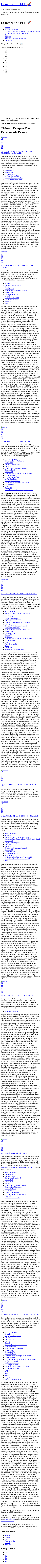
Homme (8, 635)
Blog (6, 35)
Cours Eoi (9, 466)
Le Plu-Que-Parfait (11, 1361)
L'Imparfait (9, 484)
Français (9, 172)
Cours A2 (9, 289)
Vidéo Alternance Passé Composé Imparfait (19, 490)
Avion (8, 1334)
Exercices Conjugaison (12, 628)
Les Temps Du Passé (12, 299)
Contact (13, 38)
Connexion (8, 40)
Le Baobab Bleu (11, 475)
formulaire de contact (7, 1521)
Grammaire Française (12, 294)
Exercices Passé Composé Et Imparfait (17, 629)
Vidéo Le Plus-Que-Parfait (14, 1379)
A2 (2, 146)
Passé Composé (11, 644)
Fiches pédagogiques (11, 29)
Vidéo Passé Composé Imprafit (15, 649)
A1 (2, 148)
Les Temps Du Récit (12, 1368)
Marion (8, 301)
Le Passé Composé (12, 176)
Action (8, 835)
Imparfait (8, 637)
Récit (7, 646)
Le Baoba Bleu (10, 1191)
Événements (9, 171)
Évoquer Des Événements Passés (16, 290)
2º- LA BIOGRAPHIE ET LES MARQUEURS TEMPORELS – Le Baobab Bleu (16, 152)
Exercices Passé (10, 1346)
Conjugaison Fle (10, 1176)
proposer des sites (9, 1519)
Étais (7, 1343)
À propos (8, 37)
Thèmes (17, 31)
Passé (8, 486)
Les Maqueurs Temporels (13, 180)
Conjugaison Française (13, 285)
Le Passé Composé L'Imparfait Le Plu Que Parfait (21, 1359)
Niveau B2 (10, 33)
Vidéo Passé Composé (12, 1198)
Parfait (7, 1370)
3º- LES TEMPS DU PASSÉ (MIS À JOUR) (15, 441)
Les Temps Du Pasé (12, 1363)
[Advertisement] (20, 95)
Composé (9, 463)
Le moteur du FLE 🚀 (16, 4)
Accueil (7, 28)
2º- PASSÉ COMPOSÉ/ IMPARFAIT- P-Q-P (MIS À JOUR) (20, 1314)
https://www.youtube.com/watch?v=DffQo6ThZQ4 (17, 1167)
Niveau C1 (17, 33)
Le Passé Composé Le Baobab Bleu (17, 1194)
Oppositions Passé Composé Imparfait (17, 859)
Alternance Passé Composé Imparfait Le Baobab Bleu (22, 839)
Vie (6, 303)
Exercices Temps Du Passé (14, 1348)
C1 (2, 140)
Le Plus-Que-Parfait (12, 479)
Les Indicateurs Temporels (13, 178)
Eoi (7, 624)
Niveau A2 (31, 31)
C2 (2, 139)
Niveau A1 (24, 31)
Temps (8, 488)
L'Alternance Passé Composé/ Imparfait (18, 473)
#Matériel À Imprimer (12, 1011)
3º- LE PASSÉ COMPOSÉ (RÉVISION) (14, 1153)
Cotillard (8, 287)
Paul (7, 1375)
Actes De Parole (11, 459)
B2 (2, 142)
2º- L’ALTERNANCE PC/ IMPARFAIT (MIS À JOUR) (19, 594)
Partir (7, 1372)
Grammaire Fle (10, 1189)
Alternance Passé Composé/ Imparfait (17, 613)
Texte (7, 1377)
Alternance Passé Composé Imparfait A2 (18, 837)
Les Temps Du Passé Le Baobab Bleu (17, 482)
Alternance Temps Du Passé (14, 461)
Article (8, 283)
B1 (2, 144)
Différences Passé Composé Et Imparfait (18, 622)
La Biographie (10, 174)
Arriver (8, 615)
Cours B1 (9, 1180)
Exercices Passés (11, 470)
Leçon (7, 296)
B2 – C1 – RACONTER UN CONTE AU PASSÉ (17, 995)
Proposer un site (10, 31)
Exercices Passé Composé (13, 1187)
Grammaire (10, 633)
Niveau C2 (25, 33)
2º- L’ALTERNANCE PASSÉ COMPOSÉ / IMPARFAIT (19, 816)
